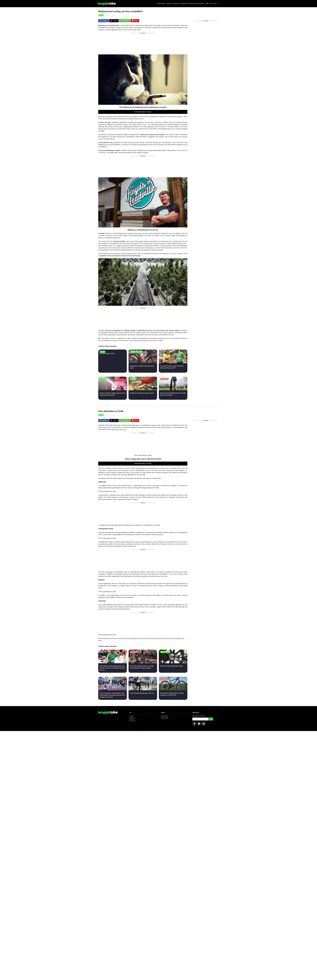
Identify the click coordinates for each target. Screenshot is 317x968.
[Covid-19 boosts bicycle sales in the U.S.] (143, 690)
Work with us (133, 720)
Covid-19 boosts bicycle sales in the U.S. (142, 693)
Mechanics (176, 3)
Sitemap (132, 717)
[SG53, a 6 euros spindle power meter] (173, 662)
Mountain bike (161, 3)
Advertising (142, 33)
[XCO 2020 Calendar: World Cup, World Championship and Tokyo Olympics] (143, 662)
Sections (132, 715)
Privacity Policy (164, 718)
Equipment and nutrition (187, 3)
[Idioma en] (207, 3)
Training (168, 3)
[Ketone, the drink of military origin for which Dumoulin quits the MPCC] (112, 389)
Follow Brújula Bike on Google (142, 111)
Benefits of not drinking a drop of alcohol (142, 393)
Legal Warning (164, 715)
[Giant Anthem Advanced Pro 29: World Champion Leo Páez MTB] (173, 690)
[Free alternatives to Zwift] (106, 350)
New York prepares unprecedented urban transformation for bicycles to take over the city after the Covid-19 (112, 695)
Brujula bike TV (201, 3)
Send (211, 719)
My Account (212, 3)
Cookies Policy (164, 717)
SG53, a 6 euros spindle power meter (171, 666)
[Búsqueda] (218, 3)
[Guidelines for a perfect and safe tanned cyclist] (143, 362)
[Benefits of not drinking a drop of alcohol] (143, 389)
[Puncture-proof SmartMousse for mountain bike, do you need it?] (173, 389)
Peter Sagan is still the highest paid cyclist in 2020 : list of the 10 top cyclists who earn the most (112, 668)
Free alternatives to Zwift (106, 353)
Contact (131, 719)
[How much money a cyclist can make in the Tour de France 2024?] (173, 362)
